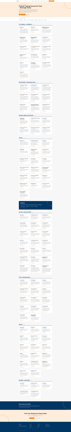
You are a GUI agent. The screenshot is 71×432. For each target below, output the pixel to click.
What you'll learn (22, 34)
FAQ (37, 427)
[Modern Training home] (18, 1)
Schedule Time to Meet (22, 14)
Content (30, 427)
